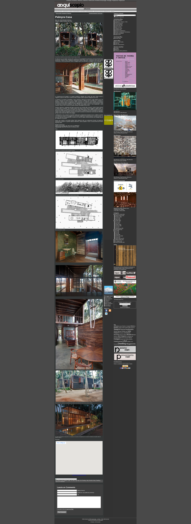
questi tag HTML (69, 509)
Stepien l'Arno (118, 34)
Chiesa (123, 331)
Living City (117, 43)
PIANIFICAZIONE (119, 242)
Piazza (130, 337)
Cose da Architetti (118, 24)
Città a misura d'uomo (119, 44)
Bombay (84, 480)
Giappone (117, 333)
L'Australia (128, 326)
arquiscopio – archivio (95, 519)
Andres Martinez (118, 20)
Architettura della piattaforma (121, 50)
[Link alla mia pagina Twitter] (106, 313)
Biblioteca (133, 326)
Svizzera (130, 339)
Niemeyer (115, 336)
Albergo (119, 331)
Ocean (116, 227)
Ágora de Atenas (108, 298)
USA (125, 341)
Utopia (128, 341)
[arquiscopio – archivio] (95, 5)
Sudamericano (118, 228)
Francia (122, 329)
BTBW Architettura (119, 23)
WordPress (95, 520)
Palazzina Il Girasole (107, 300)
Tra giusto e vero (118, 28)
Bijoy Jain (80, 480)
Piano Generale (125, 337)
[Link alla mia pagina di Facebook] (106, 310)
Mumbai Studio (92, 480)
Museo (129, 334)
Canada (119, 327)
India (87, 480)
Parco (120, 337)
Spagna (117, 329)
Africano (117, 222)
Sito (78, 494)
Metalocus (117, 49)
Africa (116, 232)
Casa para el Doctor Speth (108, 305)
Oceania (117, 237)
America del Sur (118, 238)
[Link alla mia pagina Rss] (110, 310)
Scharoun (122, 339)
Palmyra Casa (58, 126)
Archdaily (117, 48)
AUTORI (116, 220)
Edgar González (118, 27)
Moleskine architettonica (120, 30)
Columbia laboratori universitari (95, 13)
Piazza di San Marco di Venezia (108, 303)
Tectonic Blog (118, 38)
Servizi (116, 218)
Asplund (120, 326)
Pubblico (124, 326)
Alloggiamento (130, 344)
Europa (116, 234)
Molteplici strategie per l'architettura (122, 32)
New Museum (108, 297)
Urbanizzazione (118, 341)
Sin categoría (117, 241)
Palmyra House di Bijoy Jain (61, 125)
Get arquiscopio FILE (118, 299)
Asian (116, 223)
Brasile (116, 327)
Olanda (115, 331)
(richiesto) (81, 490)
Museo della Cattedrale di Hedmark (63, 13)
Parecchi (117, 219)
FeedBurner (127, 307)
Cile (129, 327)
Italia (129, 331)
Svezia (127, 339)
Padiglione (124, 336)
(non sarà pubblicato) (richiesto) (85, 492)
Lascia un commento (60, 481)
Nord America (118, 235)
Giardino (121, 332)
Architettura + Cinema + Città (121, 21)
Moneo (125, 334)
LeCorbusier (127, 333)
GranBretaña (129, 329)
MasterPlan (116, 334)
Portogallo (117, 339)
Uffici (119, 336)
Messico (134, 334)
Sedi (116, 230)
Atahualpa (101, 520)
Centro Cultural (125, 327)
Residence (117, 216)
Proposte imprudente (119, 33)
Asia (116, 233)
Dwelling (98, 480)
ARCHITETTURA (118, 214)
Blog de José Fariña (119, 42)
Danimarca (133, 327)
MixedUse (121, 334)
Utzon (132, 341)
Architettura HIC (118, 29)
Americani (117, 225)
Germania (116, 326)
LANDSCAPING (118, 239)
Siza (124, 339)
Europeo (117, 224)
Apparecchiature (118, 215)
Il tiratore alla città (118, 25)
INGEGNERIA (118, 229)
